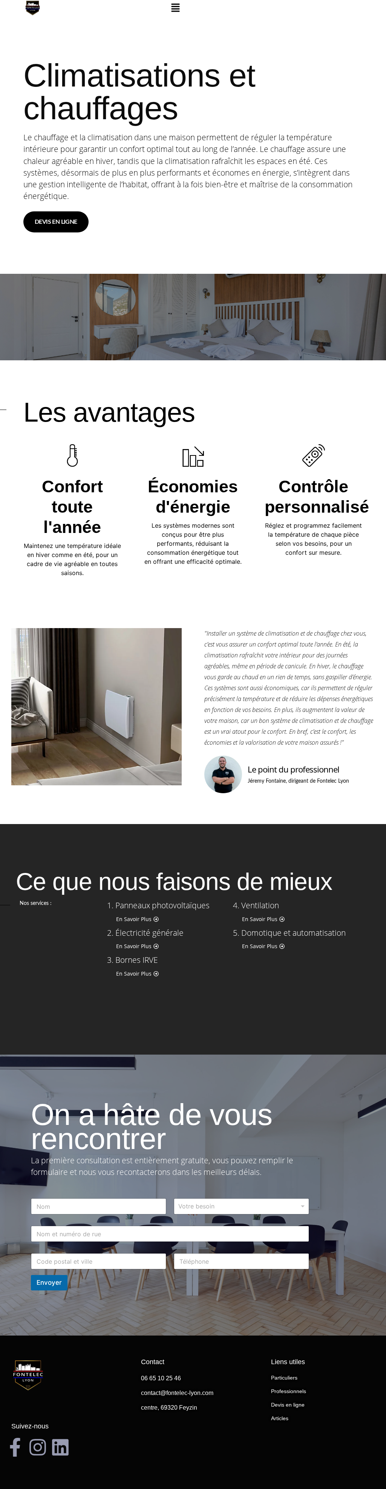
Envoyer (49, 1282)
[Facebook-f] (15, 1447)
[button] (175, 8)
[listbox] (241, 1206)
